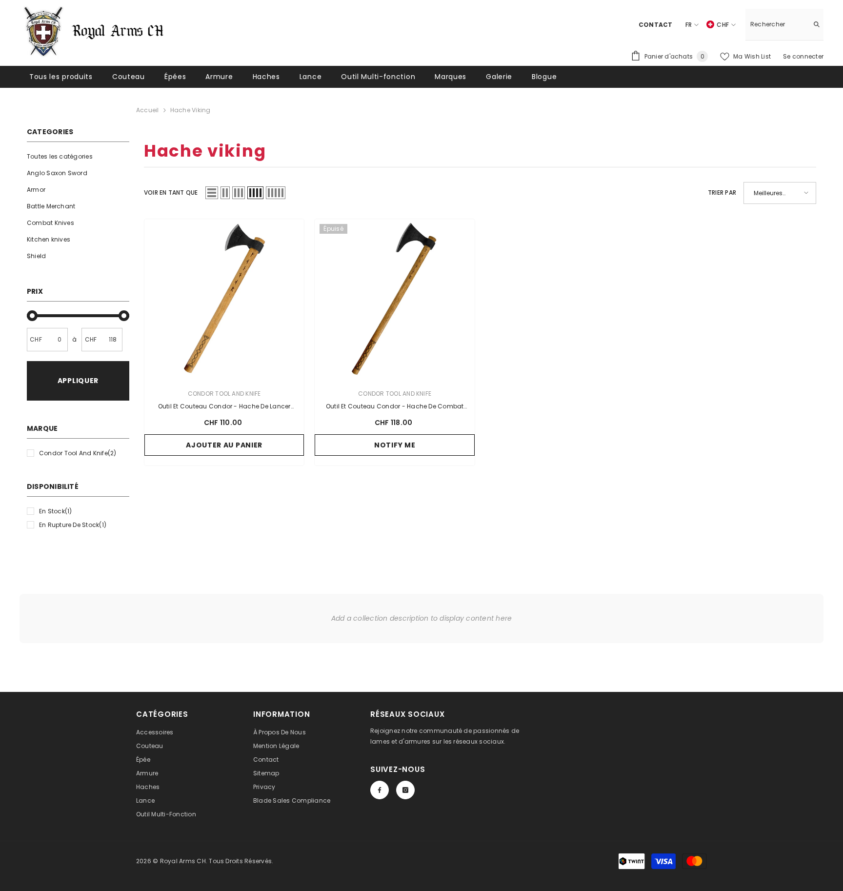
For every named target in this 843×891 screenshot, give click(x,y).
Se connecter (803, 56)
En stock (55, 511)
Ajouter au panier (224, 445)
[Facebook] (379, 790)
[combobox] (776, 24)
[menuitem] (78, 156)
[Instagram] (405, 790)
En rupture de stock (72, 525)
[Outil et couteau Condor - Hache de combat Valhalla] (395, 299)
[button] (211, 192)
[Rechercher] (784, 24)
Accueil (147, 110)
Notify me (394, 445)
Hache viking (190, 110)
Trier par (722, 192)
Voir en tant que (171, 192)
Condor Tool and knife (78, 453)
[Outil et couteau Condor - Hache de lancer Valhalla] (224, 299)
